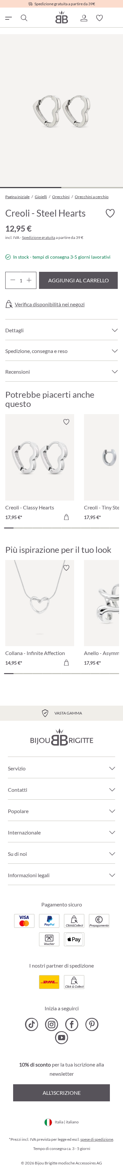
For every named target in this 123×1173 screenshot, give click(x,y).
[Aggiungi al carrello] (66, 517)
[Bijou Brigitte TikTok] (31, 1024)
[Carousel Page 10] (95, 673)
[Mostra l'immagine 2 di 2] (92, 187)
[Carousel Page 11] (105, 673)
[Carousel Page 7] (66, 673)
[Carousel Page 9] (85, 673)
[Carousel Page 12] (114, 673)
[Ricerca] (23, 18)
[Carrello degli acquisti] (115, 18)
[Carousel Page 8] (76, 673)
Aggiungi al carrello (78, 280)
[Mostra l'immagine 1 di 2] (30, 187)
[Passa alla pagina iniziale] (61, 17)
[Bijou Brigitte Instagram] (51, 1024)
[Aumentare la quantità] (29, 280)
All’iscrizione (62, 1093)
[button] (84, 18)
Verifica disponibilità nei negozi (50, 304)
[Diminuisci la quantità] (12, 280)
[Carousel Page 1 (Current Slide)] (8, 673)
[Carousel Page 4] (37, 673)
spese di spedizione (96, 1139)
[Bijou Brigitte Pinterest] (91, 1024)
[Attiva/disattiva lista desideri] (110, 213)
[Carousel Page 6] (56, 673)
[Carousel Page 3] (28, 673)
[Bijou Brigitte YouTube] (61, 1037)
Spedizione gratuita (38, 237)
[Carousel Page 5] (47, 673)
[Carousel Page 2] (18, 673)
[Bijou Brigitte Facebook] (71, 1024)
